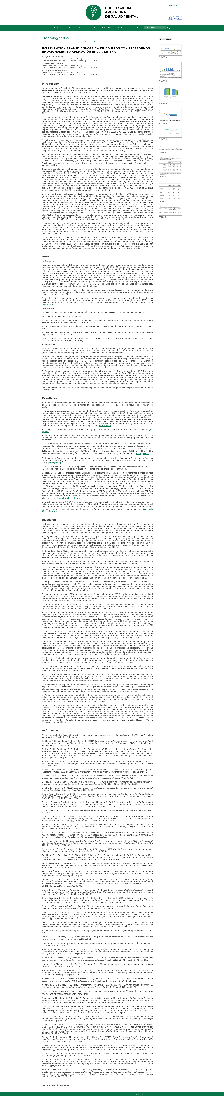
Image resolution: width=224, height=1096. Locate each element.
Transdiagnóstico (56, 38)
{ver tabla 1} (48, 304)
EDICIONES (93, 28)
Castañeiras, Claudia (52, 64)
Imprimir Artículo (165, 39)
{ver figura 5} (51, 511)
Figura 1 (163, 57)
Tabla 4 (162, 217)
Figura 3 (163, 103)
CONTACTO (135, 28)
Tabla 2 (162, 177)
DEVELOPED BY (153, 1094)
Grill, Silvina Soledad (52, 57)
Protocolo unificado (76, 41)
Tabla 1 (162, 152)
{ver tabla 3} (63, 498)
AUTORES (79, 28)
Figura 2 (163, 81)
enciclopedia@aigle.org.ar (136, 1094)
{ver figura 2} (142, 454)
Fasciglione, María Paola (55, 70)
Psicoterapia (91, 41)
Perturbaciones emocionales (54, 41)
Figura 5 (163, 139)
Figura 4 (163, 123)
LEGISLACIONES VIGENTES (113, 28)
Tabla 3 (162, 201)
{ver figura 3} (54, 463)
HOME (57, 28)
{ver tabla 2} (105, 426)
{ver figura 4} (76, 498)
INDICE (67, 28)
